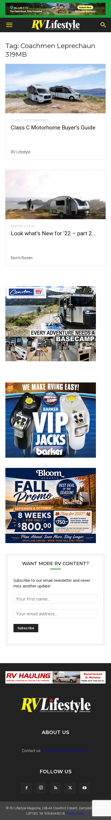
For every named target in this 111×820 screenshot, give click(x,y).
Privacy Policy (75, 813)
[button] (9, 25)
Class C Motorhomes (29, 120)
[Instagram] (41, 787)
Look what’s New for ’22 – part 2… (53, 233)
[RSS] (55, 788)
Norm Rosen (22, 258)
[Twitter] (70, 788)
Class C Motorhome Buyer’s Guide (53, 127)
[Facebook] (26, 788)
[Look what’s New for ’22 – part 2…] (55, 194)
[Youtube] (84, 788)
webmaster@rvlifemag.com (65, 751)
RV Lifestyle (20, 152)
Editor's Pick (22, 226)
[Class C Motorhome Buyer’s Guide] (55, 88)
